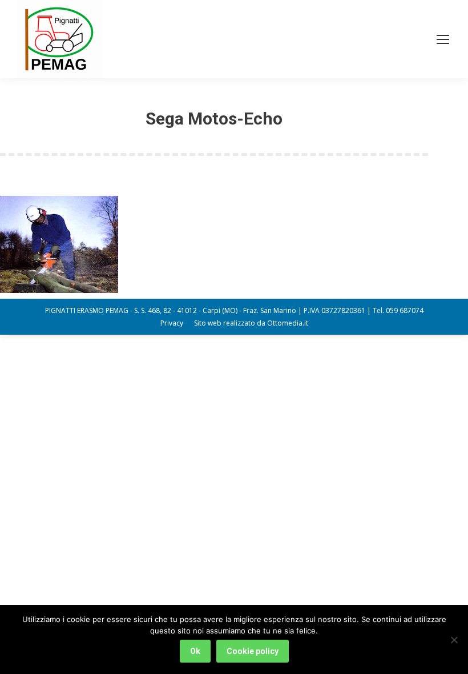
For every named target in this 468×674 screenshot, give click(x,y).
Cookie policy (253, 651)
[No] (453, 639)
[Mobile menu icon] (443, 39)
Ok (195, 651)
